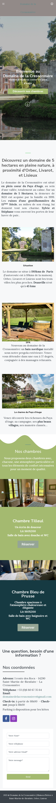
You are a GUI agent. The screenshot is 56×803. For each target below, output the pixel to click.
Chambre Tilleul (28, 521)
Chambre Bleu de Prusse (28, 594)
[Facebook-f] (6, 718)
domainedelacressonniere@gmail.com (27, 696)
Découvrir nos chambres (28, 91)
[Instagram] (13, 718)
